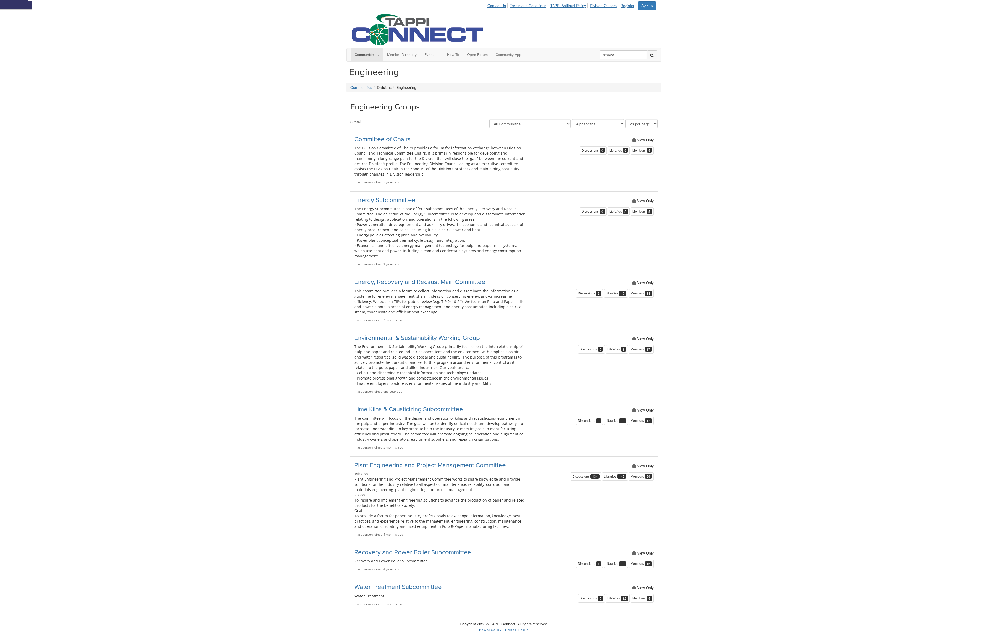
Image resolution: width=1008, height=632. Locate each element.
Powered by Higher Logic (504, 630)
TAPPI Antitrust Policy (568, 5)
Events (430, 54)
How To (453, 54)
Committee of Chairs (382, 139)
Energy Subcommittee (385, 200)
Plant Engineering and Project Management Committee (430, 465)
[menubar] (562, 4)
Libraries (617, 150)
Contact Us (496, 5)
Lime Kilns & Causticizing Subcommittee (408, 409)
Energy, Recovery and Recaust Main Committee (419, 282)
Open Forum (477, 54)
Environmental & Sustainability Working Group (417, 338)
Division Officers (603, 5)
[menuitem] (498, 4)
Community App (508, 54)
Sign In (647, 5)
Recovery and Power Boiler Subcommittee (412, 552)
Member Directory (402, 54)
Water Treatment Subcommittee (398, 587)
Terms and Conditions (528, 5)
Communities (366, 54)
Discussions (592, 150)
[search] (652, 54)
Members (641, 150)
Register (627, 5)
